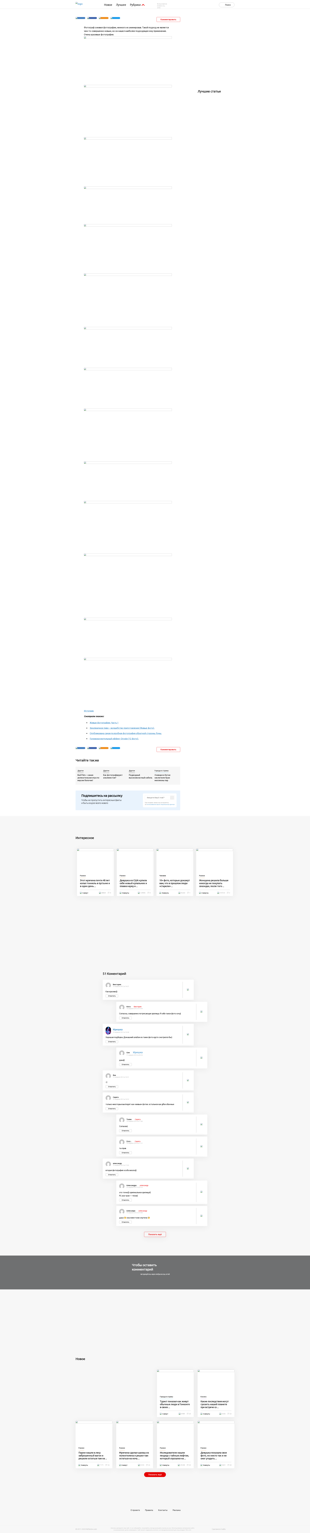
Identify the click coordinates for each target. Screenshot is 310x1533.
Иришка (118, 1029)
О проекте (135, 1510)
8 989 (183, 1414)
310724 (222, 893)
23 (230, 1414)
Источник (89, 711)
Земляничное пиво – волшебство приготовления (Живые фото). (122, 728)
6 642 (223, 1414)
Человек (162, 876)
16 (108, 1465)
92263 (183, 893)
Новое (108, 4)
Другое (81, 771)
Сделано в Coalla (218, 1529)
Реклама (177, 1510)
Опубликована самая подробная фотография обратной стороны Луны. (126, 733)
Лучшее (121, 4)
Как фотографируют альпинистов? (113, 776)
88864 (103, 893)
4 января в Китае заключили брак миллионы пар (162, 777)
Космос (203, 1397)
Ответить (112, 996)
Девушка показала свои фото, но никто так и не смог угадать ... (214, 1455)
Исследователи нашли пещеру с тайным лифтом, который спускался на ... (174, 1455)
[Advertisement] (216, 49)
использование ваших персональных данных (161, 804)
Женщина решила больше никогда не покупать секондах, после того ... (213, 883)
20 (190, 1414)
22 (149, 1465)
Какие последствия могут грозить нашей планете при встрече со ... (215, 1404)
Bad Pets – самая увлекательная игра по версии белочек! (88, 777)
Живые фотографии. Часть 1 (104, 722)
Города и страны (162, 771)
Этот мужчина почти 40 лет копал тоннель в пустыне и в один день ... (95, 883)
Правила (149, 1510)
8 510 (142, 1465)
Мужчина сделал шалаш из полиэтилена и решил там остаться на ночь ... (134, 1455)
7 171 (101, 1465)
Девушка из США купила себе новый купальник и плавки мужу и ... (133, 883)
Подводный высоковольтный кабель (140, 776)
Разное (83, 876)
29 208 (182, 1465)
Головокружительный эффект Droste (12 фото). (114, 738)
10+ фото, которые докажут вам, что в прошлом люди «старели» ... (174, 883)
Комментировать (168, 19)
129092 (142, 893)
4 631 (223, 1465)
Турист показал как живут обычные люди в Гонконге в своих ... (175, 1404)
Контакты (162, 1510)
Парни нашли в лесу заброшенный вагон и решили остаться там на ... (92, 1455)
